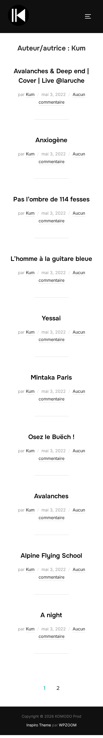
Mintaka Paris (51, 377)
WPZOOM (68, 725)
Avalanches (51, 496)
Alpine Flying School (51, 556)
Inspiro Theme (38, 725)
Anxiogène (51, 140)
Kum (30, 94)
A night (51, 615)
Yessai (51, 318)
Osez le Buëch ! (51, 437)
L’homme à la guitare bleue (51, 259)
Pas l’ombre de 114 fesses (51, 199)
